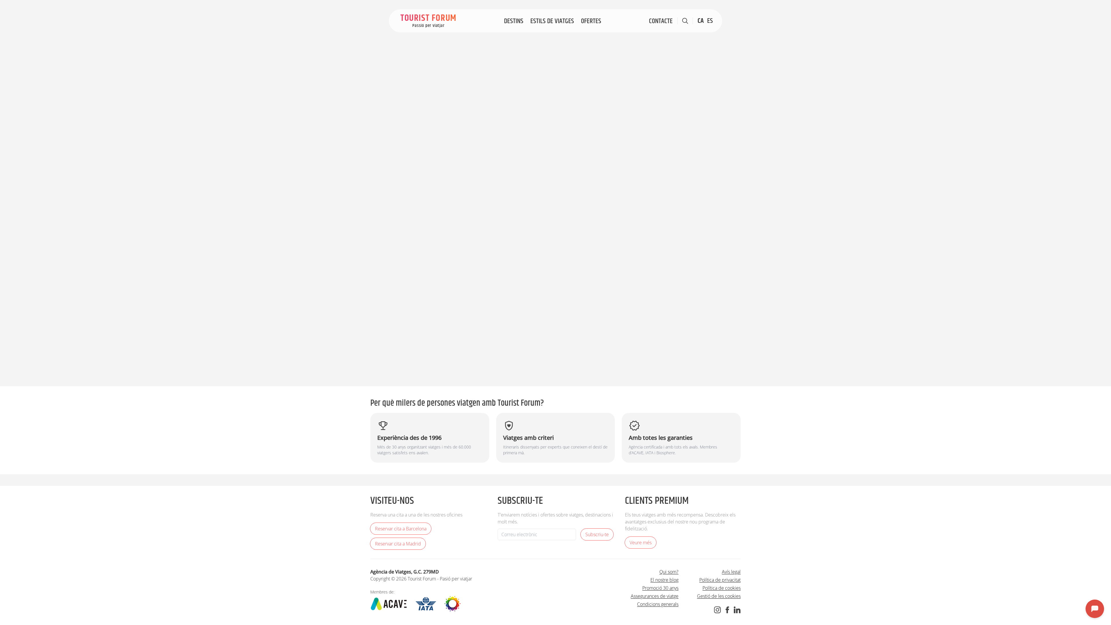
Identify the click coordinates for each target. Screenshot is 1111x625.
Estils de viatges (552, 21)
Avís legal (731, 572)
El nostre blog (664, 580)
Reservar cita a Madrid (398, 544)
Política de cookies (721, 588)
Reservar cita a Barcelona (400, 528)
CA (701, 20)
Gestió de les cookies (719, 596)
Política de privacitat (720, 580)
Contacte (661, 21)
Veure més (641, 542)
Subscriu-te (597, 534)
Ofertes (591, 21)
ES (710, 20)
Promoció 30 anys (660, 588)
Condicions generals (657, 604)
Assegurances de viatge (654, 596)
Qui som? (668, 572)
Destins (513, 21)
